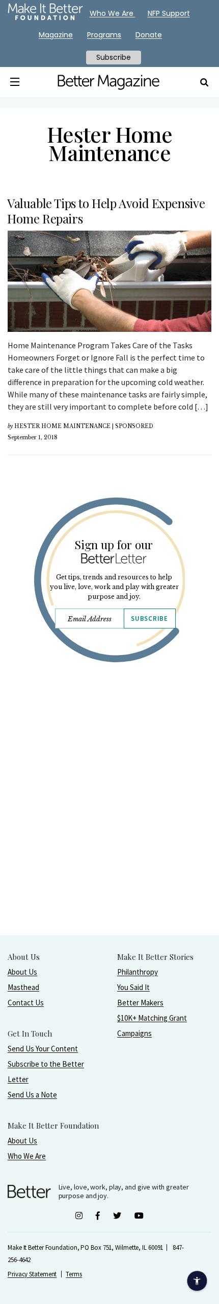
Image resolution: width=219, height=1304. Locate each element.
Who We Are (27, 1156)
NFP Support (169, 13)
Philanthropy (137, 972)
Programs (104, 35)
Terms (74, 1274)
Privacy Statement (32, 1274)
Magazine (56, 35)
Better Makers (140, 1002)
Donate (148, 35)
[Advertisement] (109, 825)
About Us (22, 972)
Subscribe (149, 618)
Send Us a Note (32, 1094)
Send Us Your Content (43, 1048)
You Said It (133, 987)
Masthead (23, 987)
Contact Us (26, 1002)
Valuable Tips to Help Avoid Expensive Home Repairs (106, 211)
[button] (15, 82)
